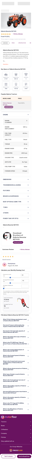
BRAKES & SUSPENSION (11, 196)
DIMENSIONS (7, 179)
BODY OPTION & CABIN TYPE (12, 202)
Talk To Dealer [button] (8, 456)
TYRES (5, 207)
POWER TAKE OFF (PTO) (10, 218)
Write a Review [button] (18, 34)
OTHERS (5, 213)
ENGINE (5, 114)
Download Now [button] (18, 242)
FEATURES (6, 190)
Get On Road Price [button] (24, 456)
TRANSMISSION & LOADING (12, 185)
